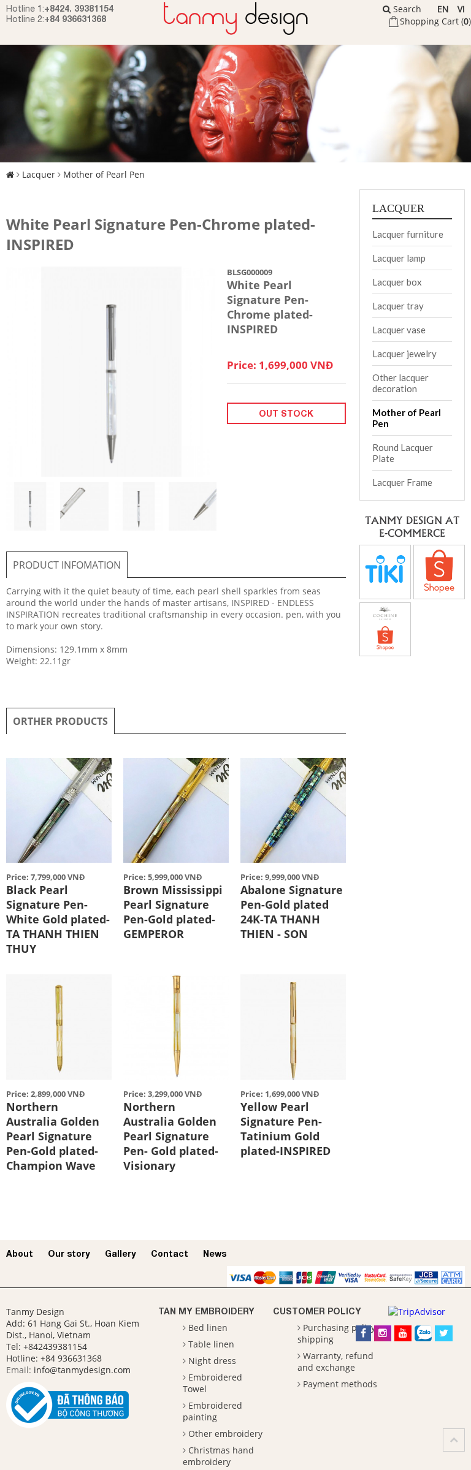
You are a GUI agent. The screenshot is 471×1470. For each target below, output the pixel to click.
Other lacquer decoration (400, 383)
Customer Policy (317, 1311)
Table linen (211, 1344)
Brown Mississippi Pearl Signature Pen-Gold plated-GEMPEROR (173, 911)
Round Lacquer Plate (402, 453)
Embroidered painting (212, 1411)
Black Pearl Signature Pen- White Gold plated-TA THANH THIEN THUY (58, 919)
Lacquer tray (398, 305)
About (19, 1253)
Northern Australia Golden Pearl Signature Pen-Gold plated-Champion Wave (52, 1136)
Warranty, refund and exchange (335, 1361)
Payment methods (340, 1384)
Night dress (212, 1360)
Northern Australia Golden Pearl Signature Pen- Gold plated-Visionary (170, 1136)
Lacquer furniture (407, 234)
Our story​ (69, 1253)
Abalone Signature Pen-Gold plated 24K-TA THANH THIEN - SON (291, 911)
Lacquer (38, 174)
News (214, 1253)
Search (406, 9)
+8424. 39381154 (78, 8)
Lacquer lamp (399, 257)
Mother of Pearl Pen (104, 174)
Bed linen (208, 1327)
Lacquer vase (399, 329)
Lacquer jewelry (404, 353)
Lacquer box (397, 281)
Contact (169, 1253)
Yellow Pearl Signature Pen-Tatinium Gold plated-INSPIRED (285, 1128)
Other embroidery (225, 1433)
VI (461, 9)
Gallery (120, 1253)
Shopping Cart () (435, 21)
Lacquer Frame (402, 482)
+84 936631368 (75, 18)
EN (443, 9)
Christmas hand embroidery (218, 1456)
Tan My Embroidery (206, 1311)
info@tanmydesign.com (82, 1370)
